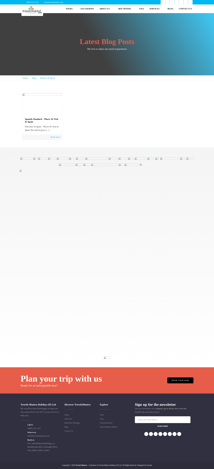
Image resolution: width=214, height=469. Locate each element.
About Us (68, 419)
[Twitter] (167, 2)
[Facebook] (163, 2)
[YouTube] (172, 2)
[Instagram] (181, 2)
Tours (102, 415)
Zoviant (149, 465)
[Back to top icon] (202, 464)
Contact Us (69, 431)
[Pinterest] (176, 2)
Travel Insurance (106, 423)
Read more (55, 137)
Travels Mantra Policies (109, 427)
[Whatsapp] (186, 2)
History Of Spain (47, 78)
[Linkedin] (160, 434)
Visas (102, 419)
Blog (34, 78)
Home (25, 78)
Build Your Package (72, 423)
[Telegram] (190, 2)
